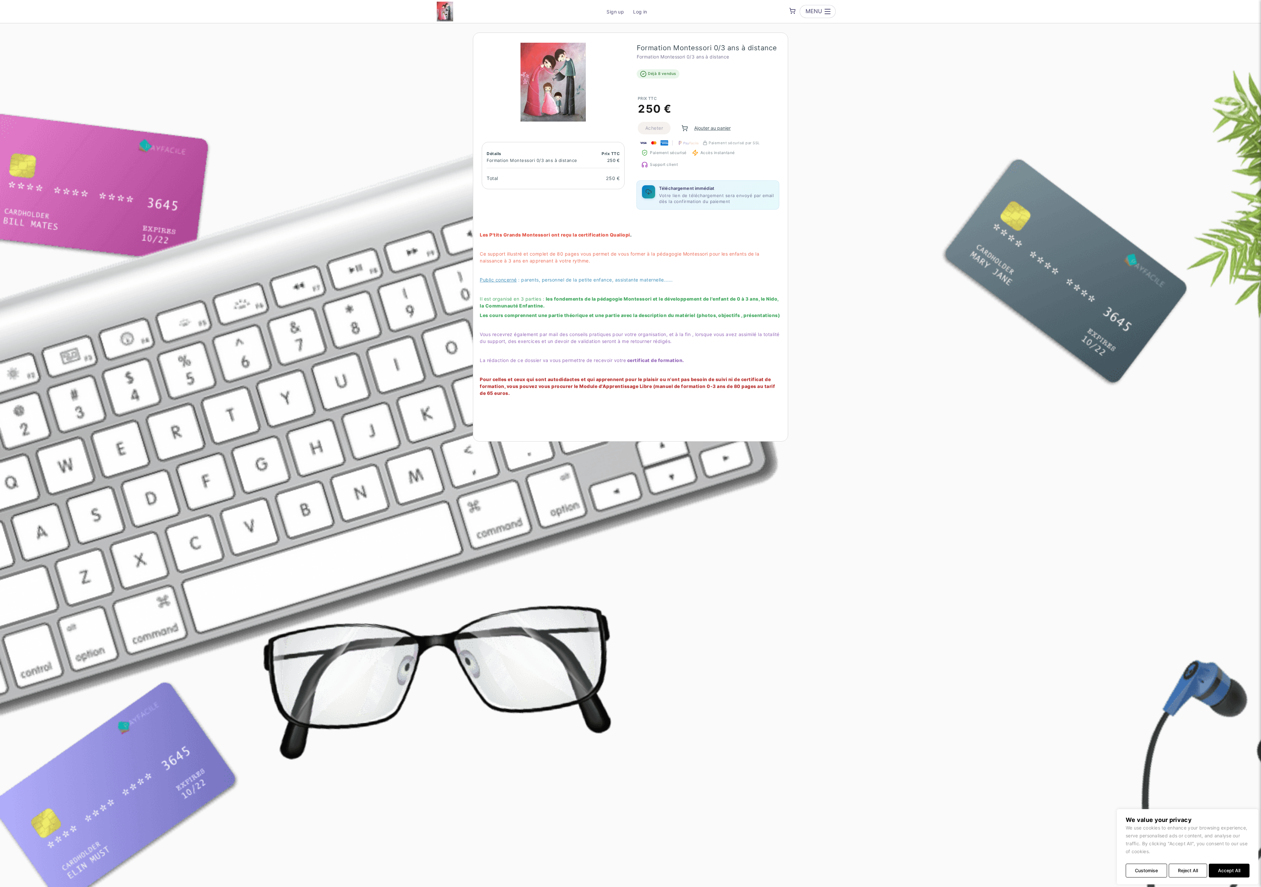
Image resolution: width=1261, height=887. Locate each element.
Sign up (615, 11)
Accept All (1229, 870)
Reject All (1188, 870)
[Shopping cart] (792, 11)
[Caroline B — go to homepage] (445, 11)
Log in (640, 11)
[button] (553, 82)
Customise (1146, 870)
